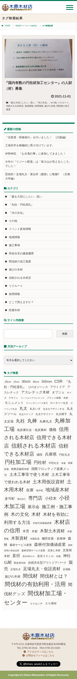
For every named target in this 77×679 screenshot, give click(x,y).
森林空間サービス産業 (33, 550)
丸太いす (35, 408)
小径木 (51, 498)
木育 (26, 531)
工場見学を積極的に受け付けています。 (30, 145)
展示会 (33, 507)
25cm (16, 381)
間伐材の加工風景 (20, 261)
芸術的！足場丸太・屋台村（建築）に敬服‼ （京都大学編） (37, 176)
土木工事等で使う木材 (29, 474)
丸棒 (32, 420)
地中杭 (39, 490)
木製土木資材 (52, 531)
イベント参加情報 (20, 228)
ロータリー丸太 (59, 402)
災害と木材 (54, 550)
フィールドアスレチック (32, 398)
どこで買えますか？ (21, 302)
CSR (58, 381)
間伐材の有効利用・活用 (35, 584)
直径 (16, 555)
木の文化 (20, 514)
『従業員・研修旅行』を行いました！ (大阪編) (37, 137)
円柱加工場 (18, 462)
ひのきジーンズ (38, 387)
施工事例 (14, 245)
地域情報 (29, 106)
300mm (46, 381)
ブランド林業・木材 (57, 398)
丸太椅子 (61, 414)
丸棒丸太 (45, 421)
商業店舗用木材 (20, 469)
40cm (36, 381)
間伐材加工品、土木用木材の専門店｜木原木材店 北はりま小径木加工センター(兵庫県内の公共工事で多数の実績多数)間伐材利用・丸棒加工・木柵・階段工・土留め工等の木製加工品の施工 (17, 9)
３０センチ (36, 603)
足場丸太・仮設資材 (41, 568)
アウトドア (57, 387)
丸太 (23, 408)
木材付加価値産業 (42, 523)
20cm (8, 381)
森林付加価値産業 (50, 544)
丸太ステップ (26, 414)
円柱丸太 (64, 454)
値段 (39, 454)
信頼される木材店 (14, 106)
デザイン (13, 398)
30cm (26, 381)
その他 (53, 102)
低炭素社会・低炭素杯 (32, 429)
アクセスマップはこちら (40, 651)
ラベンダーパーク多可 (37, 403)
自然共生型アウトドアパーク (47, 562)
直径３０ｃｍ (45, 556)
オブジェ (58, 392)
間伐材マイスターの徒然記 (26, 26)
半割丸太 (54, 462)
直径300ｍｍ (29, 556)
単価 (63, 463)
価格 (52, 430)
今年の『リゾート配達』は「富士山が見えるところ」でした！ (38, 163)
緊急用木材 (20, 563)
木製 (35, 531)
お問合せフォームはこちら (40, 655)
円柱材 (40, 462)
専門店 (35, 498)
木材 (35, 514)
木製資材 (19, 538)
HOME (7, 26)
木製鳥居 (34, 538)
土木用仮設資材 (48, 481)
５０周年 (51, 603)
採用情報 (39, 106)
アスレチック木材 (35, 392)
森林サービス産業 (21, 544)
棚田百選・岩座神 (54, 538)
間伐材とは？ (54, 576)
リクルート (63, 102)
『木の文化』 (42, 102)
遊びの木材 (49, 106)
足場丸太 (15, 569)
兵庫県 (51, 454)
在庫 (30, 490)
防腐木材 (14, 310)
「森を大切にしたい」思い (22, 102)
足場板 (66, 569)
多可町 (10, 498)
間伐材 (30, 576)
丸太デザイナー (45, 414)
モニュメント (14, 402)
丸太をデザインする (53, 409)
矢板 (58, 556)
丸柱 (20, 420)
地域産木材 (57, 489)
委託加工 (21, 499)
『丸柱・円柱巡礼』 (21, 204)
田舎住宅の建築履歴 (21, 253)
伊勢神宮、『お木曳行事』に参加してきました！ (35, 153)
